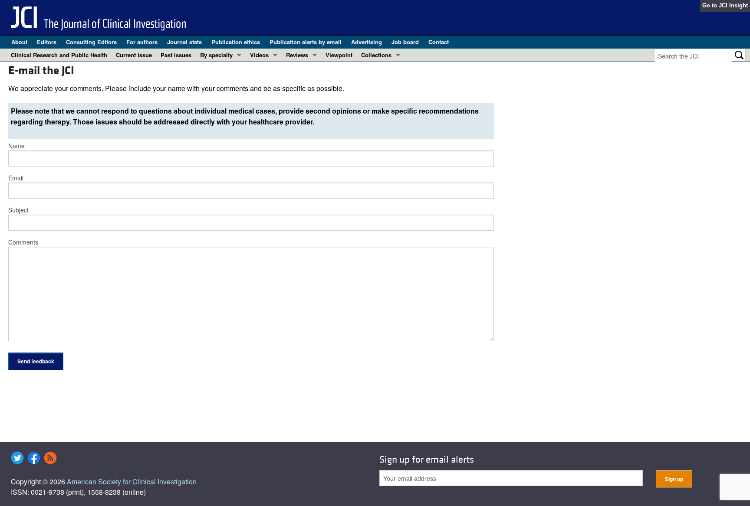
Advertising (366, 42)
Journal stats (184, 42)
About (19, 42)
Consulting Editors (91, 42)
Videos (259, 55)
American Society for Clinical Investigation (132, 481)
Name (16, 145)
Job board (405, 42)
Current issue (134, 55)
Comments (23, 242)
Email (15, 177)
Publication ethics (235, 42)
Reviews (297, 55)
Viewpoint (339, 55)
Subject (18, 210)
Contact (438, 42)
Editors (46, 42)
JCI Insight (733, 5)
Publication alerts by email (306, 42)
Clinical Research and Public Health (59, 55)
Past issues (176, 55)
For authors (142, 42)
